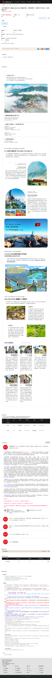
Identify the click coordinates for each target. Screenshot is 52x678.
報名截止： (27, 15)
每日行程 (12, 48)
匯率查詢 (41, 668)
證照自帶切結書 (18, 672)
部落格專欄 (29, 1)
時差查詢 (41, 670)
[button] (26, 449)
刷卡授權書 (18, 668)
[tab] (26, 447)
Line (29, 668)
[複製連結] (44, 49)
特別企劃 (11, 1)
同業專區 (5, 672)
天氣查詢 (41, 672)
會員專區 (33, 1)
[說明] (48, 561)
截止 (49, 18)
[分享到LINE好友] (40, 49)
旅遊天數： (15, 15)
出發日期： (3, 15)
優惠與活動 (23, 1)
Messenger (29, 670)
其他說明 (16, 48)
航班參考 (8, 48)
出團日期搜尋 (17, 1)
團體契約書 (18, 670)
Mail (29, 672)
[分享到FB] (38, 49)
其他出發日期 (43, 18)
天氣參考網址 (9, 654)
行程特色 (4, 48)
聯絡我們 (38, 1)
